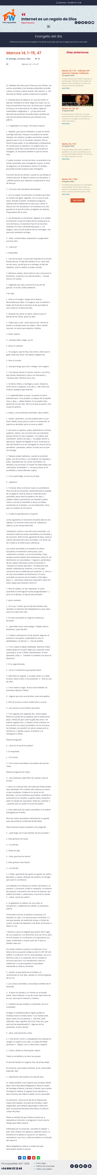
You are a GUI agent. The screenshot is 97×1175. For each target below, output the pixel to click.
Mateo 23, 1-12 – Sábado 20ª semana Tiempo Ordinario (76, 72)
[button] (48, 26)
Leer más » (66, 88)
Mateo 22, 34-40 (70, 108)
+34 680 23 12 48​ (11, 1168)
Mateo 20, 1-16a (69, 179)
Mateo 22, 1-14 (69, 144)
